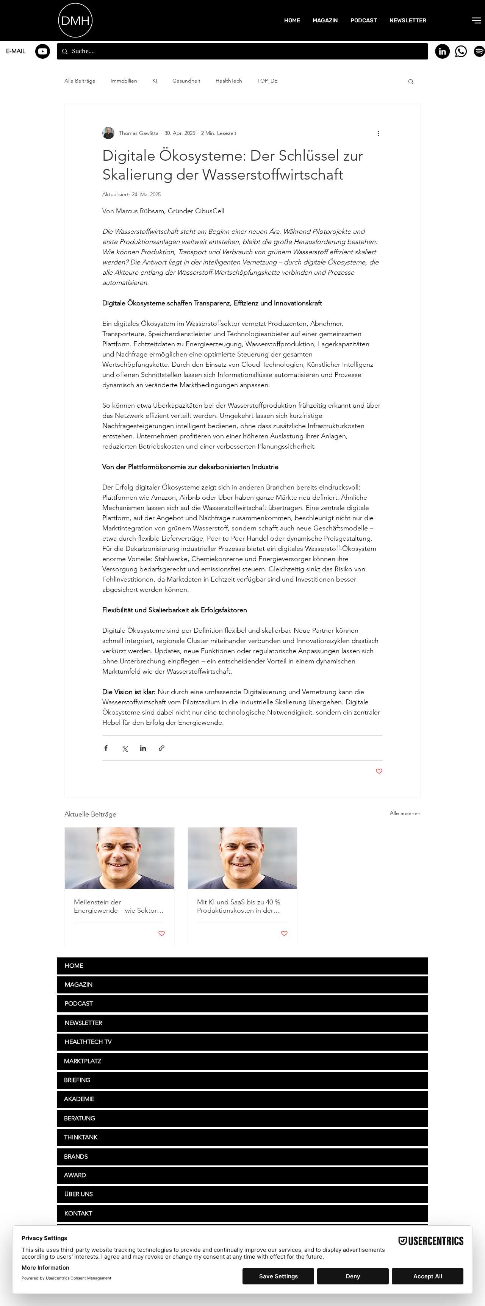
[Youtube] (42, 51)
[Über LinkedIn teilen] (143, 748)
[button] (476, 20)
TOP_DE (267, 80)
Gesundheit (186, 80)
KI (154, 80)
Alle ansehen (405, 813)
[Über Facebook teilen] (106, 748)
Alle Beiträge (79, 80)
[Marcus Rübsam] (119, 858)
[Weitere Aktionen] (378, 133)
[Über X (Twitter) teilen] (124, 748)
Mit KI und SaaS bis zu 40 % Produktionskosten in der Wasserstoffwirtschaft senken (240, 906)
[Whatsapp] (461, 51)
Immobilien (124, 80)
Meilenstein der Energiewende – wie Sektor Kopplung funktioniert (115, 906)
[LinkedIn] (442, 51)
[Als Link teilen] (161, 748)
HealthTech (229, 80)
